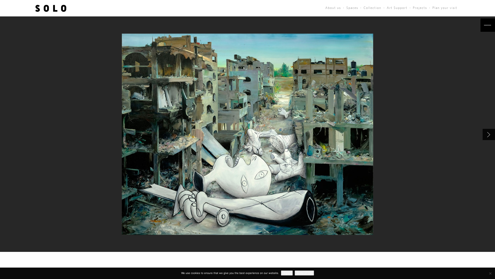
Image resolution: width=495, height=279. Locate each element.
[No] (490, 273)
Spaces (352, 7)
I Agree (286, 273)
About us (333, 7)
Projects (420, 7)
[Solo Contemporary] (51, 8)
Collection (372, 7)
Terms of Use (304, 273)
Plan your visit (444, 7)
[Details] (487, 25)
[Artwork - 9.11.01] (489, 134)
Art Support (397, 7)
